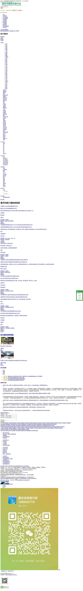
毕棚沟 (4, 135)
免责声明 (19, 466)
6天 (3, 150)
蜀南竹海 (5, 97)
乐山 (4, 102)
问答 (1, 29)
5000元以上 (5, 164)
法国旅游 (27, 422)
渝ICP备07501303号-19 (28, 469)
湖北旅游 (62, 426)
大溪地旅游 (44, 424)
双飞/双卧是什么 (6, 462)
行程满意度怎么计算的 (8, 458)
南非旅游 (60, 422)
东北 (6, 84)
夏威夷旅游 (8, 424)
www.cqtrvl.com (11, 473)
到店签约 (5, 441)
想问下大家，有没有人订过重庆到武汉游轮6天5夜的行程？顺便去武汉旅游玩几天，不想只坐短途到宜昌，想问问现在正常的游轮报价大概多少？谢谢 (36, 400)
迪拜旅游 (56, 422)
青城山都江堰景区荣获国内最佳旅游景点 (16, 378)
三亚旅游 (22, 426)
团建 (4, 170)
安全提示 (11, 484)
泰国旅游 (35, 422)
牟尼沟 (4, 103)
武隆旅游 (38, 426)
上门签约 (5, 442)
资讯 (3, 29)
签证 (5, 27)
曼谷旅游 (43, 422)
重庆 (6, 61)
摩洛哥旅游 (54, 424)
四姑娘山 (5, 100)
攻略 (5, 29)
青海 (6, 88)
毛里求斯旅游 (39, 425)
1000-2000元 (5, 160)
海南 (6, 46)
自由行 (1, 37)
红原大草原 (5, 116)
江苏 (6, 77)
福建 (6, 49)
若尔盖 (4, 118)
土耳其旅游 (28, 424)
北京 (22, 10)
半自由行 (5, 174)
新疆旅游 (23, 429)
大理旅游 (54, 426)
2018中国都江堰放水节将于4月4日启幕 (16, 377)
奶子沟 (4, 133)
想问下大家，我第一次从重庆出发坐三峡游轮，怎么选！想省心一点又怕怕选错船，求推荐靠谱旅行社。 (26, 385)
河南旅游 (56, 428)
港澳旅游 (23, 422)
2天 (3, 145)
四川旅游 (30, 426)
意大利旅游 (13, 425)
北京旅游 (42, 426)
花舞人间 (5, 138)
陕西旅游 (15, 429)
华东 (6, 86)
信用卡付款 (5, 448)
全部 (6, 43)
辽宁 (6, 79)
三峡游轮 (19, 410)
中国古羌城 (5, 132)
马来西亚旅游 (45, 425)
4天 (3, 148)
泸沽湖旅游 (13, 430)
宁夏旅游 (27, 428)
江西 (6, 78)
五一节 (4, 173)
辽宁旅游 (11, 429)
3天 (3, 147)
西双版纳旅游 (29, 430)
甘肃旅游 (23, 428)
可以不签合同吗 (6, 445)
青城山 (4, 106)
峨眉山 (4, 92)
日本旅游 (10, 422)
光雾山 (4, 120)
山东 (6, 69)
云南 (6, 47)
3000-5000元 (5, 163)
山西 (6, 70)
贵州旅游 (34, 426)
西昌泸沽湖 (5, 95)
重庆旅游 (7, 428)
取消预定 (5, 435)
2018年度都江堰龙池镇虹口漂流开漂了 (16, 380)
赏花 (4, 182)
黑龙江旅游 (2, 430)
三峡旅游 (7, 10)
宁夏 (6, 68)
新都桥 (4, 112)
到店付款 (5, 451)
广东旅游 (19, 428)
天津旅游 (19, 429)
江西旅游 (7, 429)
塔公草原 (5, 114)
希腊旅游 (69, 422)
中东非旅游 (28, 425)
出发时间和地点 (6, 436)
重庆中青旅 (63, 396)
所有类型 (2, 36)
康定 (4, 119)
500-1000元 (5, 159)
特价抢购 (6, 26)
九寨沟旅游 (18, 430)
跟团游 (1, 39)
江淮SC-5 (15, 574)
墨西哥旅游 (13, 424)
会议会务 (5, 17)
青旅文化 (7, 466)
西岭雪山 (5, 107)
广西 (6, 50)
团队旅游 (38, 467)
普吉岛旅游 (8, 425)
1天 (3, 144)
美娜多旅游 (23, 424)
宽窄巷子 (5, 129)
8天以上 (4, 153)
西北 (6, 87)
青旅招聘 (11, 466)
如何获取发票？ (6, 463)
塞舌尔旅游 (33, 424)
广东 (6, 65)
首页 (4, 14)
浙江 (6, 83)
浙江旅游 (27, 429)
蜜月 (4, 177)
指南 (4, 372)
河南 (6, 74)
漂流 (4, 184)
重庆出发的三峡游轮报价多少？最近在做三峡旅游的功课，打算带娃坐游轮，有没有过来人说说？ (24, 407)
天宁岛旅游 (18, 424)
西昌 (4, 115)
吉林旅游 (60, 428)
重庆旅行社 (8, 477)
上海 (6, 51)
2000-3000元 (5, 162)
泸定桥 (4, 111)
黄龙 (4, 101)
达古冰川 (5, 128)
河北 (6, 72)
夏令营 (4, 175)
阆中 (4, 134)
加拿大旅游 (2, 424)
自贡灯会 (5, 126)
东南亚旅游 (23, 425)
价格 (3, 199)
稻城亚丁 (5, 91)
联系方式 (27, 466)
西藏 (6, 55)
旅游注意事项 (6, 457)
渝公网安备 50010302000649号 (23, 480)
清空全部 (8, 197)
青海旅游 (32, 428)
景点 (4, 374)
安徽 (6, 64)
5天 (3, 149)
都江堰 (4, 123)
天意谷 (4, 125)
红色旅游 (11, 10)
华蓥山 (4, 110)
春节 (4, 178)
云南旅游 (18, 426)
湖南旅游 (52, 428)
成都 (4, 137)
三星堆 (4, 105)
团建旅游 (17, 10)
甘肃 (6, 66)
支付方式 (23, 466)
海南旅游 (46, 426)
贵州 (6, 59)
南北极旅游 (33, 425)
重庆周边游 (23, 430)
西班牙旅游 (18, 425)
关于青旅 (2, 466)
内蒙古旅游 (8, 430)
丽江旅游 (50, 426)
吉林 (6, 75)
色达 (4, 93)
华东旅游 (10, 426)
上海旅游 (2, 428)
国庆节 (4, 186)
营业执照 (15, 466)
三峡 (6, 58)
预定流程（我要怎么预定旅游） (10, 434)
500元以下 (5, 158)
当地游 (1, 40)
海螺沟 (4, 96)
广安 (4, 109)
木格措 (4, 124)
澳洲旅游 (15, 422)
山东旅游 (36, 428)
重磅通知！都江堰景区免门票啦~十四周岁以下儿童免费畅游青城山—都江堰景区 (25, 376)
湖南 (6, 73)
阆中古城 (5, 98)
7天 (3, 152)
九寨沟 (4, 89)
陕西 (6, 52)
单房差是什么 (6, 459)
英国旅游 (31, 422)
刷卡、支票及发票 (7, 453)
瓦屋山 (4, 121)
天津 (6, 82)
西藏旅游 (58, 426)
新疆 (20, 10)
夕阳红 (4, 183)
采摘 (4, 179)
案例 (7, 29)
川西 (4, 139)
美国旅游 (64, 422)
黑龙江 (6, 80)
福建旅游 (15, 428)
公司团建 (5, 18)
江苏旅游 (2, 429)
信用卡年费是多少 (9, 574)
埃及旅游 (52, 422)
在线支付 (5, 450)
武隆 (14, 10)
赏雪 (4, 180)
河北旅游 (48, 428)
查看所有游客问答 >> (5, 412)
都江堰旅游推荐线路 (7, 335)
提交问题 (2, 421)
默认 (1, 199)
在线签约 (5, 443)
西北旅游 (14, 426)
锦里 (4, 130)
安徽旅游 (11, 428)
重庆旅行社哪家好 (4, 478)
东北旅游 (6, 426)
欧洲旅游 (6, 422)
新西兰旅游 (49, 424)
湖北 (6, 60)
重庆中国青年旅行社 (4, 30)
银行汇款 (5, 452)
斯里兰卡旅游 (51, 425)
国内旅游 (12, 30)
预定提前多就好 (6, 461)
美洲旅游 (19, 422)
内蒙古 (6, 56)
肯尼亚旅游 (2, 425)
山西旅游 (40, 428)
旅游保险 (5, 437)
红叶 (4, 172)
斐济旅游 (48, 422)
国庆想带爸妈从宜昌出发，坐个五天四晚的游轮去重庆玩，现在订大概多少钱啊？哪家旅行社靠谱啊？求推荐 (27, 393)
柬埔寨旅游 (38, 424)
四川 (6, 63)
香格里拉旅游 (35, 430)
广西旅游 (26, 426)
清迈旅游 (39, 422)
